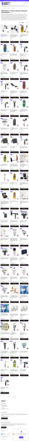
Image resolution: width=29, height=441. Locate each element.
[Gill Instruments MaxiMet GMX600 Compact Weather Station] (14, 271)
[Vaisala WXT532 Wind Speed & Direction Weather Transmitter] (24, 308)
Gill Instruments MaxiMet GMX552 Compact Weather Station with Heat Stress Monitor (14, 259)
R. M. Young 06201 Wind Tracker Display (13, 147)
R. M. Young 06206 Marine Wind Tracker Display (4, 147)
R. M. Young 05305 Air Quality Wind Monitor (5, 388)
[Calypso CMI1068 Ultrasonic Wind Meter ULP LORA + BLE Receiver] (24, 177)
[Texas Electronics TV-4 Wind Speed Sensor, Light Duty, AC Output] (24, 195)
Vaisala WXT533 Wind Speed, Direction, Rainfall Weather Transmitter (14, 315)
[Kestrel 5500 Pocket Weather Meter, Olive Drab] (14, 122)
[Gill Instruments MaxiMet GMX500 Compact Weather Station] (5, 67)
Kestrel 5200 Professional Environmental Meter (4, 165)
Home (1, 8)
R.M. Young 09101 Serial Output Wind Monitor (23, 370)
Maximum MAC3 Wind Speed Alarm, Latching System (4, 221)
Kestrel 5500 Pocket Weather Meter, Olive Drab (14, 128)
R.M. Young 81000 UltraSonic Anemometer (4, 370)
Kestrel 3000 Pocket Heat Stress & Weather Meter (23, 91)
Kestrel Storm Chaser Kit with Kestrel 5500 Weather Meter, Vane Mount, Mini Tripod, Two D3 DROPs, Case (5, 202)
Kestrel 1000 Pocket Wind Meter (4, 54)
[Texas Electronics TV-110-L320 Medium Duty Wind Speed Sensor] (5, 232)
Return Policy (3, 427)
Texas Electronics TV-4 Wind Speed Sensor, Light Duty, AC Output (24, 202)
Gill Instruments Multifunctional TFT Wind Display (23, 259)
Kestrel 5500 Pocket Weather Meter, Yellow (14, 183)
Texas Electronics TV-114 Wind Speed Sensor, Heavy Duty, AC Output (23, 165)
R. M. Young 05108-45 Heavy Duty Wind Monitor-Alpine (14, 221)
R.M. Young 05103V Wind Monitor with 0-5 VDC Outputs (24, 147)
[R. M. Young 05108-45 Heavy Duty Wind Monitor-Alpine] (14, 215)
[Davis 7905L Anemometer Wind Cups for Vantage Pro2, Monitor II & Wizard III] (14, 29)
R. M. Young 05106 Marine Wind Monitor (4, 91)
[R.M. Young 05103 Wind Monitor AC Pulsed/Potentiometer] (24, 48)
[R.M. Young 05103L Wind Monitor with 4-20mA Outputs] (24, 67)
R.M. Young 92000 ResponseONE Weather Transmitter (13, 333)
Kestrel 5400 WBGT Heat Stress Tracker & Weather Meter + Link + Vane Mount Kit (14, 165)
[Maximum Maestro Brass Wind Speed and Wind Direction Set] (5, 327)
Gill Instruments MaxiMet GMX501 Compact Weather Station (23, 278)
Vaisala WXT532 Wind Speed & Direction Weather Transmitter (24, 315)
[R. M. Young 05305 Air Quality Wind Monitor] (5, 381)
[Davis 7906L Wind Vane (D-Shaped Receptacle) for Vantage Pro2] (14, 85)
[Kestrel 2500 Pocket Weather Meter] (14, 195)
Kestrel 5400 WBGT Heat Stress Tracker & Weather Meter (13, 55)
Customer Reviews (4, 418)
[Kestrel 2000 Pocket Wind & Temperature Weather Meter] (24, 104)
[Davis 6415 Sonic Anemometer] (5, 177)
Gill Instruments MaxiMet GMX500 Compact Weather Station (4, 73)
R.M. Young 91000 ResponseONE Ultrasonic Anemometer (23, 333)
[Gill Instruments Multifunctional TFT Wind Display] (24, 252)
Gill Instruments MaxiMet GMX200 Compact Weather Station (4, 296)
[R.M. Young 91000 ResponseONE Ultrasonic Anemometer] (24, 327)
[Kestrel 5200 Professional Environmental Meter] (5, 158)
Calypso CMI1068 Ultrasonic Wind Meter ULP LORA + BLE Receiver (24, 184)
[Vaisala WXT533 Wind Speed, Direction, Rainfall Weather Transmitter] (14, 308)
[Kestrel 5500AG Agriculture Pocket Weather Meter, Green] (14, 364)
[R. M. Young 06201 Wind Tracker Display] (14, 141)
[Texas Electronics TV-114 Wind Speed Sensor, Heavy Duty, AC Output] (24, 158)
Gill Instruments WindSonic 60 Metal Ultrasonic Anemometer (5, 258)
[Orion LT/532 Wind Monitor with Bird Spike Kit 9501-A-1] (5, 308)
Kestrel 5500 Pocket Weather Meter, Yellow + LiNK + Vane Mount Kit (24, 35)
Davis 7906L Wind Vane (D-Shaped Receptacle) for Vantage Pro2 (14, 92)
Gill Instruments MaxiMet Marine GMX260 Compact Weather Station (4, 278)
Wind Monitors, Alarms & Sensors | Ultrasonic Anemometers (9, 8)
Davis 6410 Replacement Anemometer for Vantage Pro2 (5, 35)
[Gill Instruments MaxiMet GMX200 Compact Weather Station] (5, 290)
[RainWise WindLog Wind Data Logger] (24, 122)
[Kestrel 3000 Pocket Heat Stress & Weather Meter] (24, 85)
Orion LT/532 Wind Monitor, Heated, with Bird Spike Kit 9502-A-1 (23, 296)
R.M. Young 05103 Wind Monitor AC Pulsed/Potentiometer (23, 55)
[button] (26, 3)
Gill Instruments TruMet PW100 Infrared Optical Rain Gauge (24, 239)
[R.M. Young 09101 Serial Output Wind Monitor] (24, 364)
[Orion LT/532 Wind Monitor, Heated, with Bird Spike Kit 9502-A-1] (24, 290)
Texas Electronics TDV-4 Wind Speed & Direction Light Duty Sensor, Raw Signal (14, 296)
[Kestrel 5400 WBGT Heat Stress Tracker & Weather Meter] (14, 48)
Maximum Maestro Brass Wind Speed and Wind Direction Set (5, 333)
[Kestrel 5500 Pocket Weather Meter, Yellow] (14, 177)
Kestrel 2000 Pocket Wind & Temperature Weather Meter (24, 110)
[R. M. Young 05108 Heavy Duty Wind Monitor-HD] (5, 104)
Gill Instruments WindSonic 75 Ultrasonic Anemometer (24, 221)
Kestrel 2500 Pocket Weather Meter (14, 202)
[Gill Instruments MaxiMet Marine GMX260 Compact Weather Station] (5, 271)
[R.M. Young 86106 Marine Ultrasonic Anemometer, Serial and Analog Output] (14, 104)
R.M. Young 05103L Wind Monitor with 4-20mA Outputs (24, 73)
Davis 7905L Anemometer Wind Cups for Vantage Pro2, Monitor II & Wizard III (14, 35)
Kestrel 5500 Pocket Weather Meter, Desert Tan (14, 73)
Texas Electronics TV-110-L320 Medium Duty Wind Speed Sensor (5, 239)
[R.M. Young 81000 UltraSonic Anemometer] (5, 364)
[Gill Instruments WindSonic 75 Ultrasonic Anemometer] (24, 215)
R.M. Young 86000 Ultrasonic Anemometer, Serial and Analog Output (14, 352)
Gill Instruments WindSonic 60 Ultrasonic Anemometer (5, 128)
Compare (20, 22)
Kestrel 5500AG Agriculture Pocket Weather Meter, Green (14, 370)
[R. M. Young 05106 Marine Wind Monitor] (5, 85)
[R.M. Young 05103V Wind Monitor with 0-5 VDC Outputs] (24, 141)
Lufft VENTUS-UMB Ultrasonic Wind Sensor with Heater (24, 352)
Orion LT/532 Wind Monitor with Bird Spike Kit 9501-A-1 (4, 314)
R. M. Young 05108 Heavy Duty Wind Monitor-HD (5, 110)
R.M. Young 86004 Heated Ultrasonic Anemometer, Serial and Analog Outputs (5, 352)
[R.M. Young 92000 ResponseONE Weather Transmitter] (14, 327)
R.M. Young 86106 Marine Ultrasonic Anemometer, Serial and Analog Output (14, 110)
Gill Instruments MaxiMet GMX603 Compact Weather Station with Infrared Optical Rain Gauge (14, 239)
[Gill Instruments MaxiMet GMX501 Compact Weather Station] (24, 271)
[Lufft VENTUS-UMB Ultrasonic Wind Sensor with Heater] (24, 345)
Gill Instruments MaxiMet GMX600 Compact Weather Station (14, 278)
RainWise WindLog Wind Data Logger (24, 128)
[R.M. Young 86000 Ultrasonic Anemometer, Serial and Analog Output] (14, 345)
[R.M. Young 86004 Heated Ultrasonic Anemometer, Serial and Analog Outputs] (5, 345)
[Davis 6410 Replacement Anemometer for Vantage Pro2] (5, 29)
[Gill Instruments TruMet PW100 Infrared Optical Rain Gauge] (24, 232)
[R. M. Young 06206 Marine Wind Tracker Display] (5, 141)
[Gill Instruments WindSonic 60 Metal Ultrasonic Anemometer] (5, 252)
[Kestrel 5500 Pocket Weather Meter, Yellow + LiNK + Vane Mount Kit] (24, 29)
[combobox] (14, 6)
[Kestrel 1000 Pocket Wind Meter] (5, 48)
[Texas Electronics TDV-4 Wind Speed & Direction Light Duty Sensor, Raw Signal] (14, 290)
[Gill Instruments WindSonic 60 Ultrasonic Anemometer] (5, 122)
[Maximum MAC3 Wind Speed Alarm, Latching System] (5, 215)
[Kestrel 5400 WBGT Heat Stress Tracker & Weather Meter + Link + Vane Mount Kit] (14, 158)
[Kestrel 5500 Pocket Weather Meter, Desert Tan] (14, 67)
